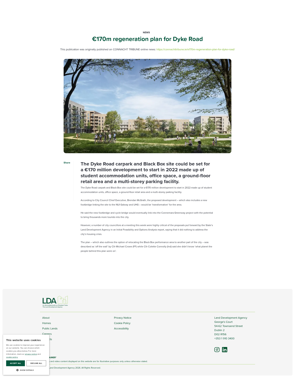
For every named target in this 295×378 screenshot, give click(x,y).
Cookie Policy (122, 323)
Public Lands (49, 328)
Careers (47, 334)
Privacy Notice (122, 318)
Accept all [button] (15, 363)
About (45, 318)
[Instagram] (217, 349)
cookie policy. (12, 357)
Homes (46, 323)
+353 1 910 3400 (224, 338)
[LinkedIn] (223, 348)
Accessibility (121, 328)
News (146, 32)
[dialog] (26, 355)
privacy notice (31, 354)
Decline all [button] (36, 363)
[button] (26, 370)
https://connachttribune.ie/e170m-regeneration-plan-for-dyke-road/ (195, 49)
